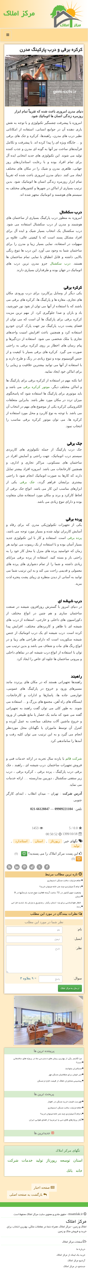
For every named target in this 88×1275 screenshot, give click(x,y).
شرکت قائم (73, 758)
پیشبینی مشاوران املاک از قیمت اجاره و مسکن (59, 1081)
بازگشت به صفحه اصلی (26, 1194)
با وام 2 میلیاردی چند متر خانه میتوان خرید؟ (60, 886)
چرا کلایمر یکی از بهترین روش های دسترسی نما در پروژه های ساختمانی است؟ (47, 1060)
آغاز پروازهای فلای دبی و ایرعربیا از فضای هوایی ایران (55, 1120)
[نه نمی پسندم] (79, 858)
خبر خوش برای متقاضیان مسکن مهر (65, 1074)
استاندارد (21, 841)
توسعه (65, 1160)
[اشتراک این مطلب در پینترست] (24, 866)
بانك (69, 1171)
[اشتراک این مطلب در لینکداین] (17, 866)
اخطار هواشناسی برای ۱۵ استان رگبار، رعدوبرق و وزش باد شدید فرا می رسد (46, 904)
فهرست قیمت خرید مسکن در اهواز (65, 1101)
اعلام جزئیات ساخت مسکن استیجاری (64, 880)
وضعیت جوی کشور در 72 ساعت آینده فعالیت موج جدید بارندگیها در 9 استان (47, 894)
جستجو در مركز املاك (74, 1266)
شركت (13, 1160)
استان (39, 841)
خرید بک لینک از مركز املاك (71, 1254)
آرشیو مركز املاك (76, 1260)
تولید (76, 846)
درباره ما (80, 1249)
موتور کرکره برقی (36, 387)
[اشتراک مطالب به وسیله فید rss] (9, 866)
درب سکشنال (60, 263)
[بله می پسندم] (24, 853)
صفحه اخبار (42, 1187)
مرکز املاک (19, 13)
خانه (79, 1171)
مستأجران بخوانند (73, 1068)
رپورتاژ (55, 841)
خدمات (27, 1160)
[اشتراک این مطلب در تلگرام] (32, 866)
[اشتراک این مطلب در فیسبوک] (47, 866)
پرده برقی (74, 538)
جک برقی (27, 482)
